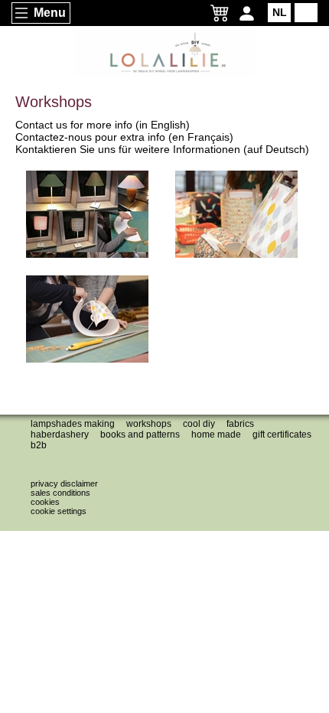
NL (279, 12)
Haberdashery (60, 434)
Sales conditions (60, 492)
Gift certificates (281, 434)
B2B (39, 445)
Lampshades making (73, 423)
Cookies (45, 501)
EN (306, 12)
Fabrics (240, 423)
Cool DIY (199, 423)
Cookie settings (58, 511)
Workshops (148, 423)
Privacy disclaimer (64, 483)
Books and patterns (140, 434)
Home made (216, 434)
